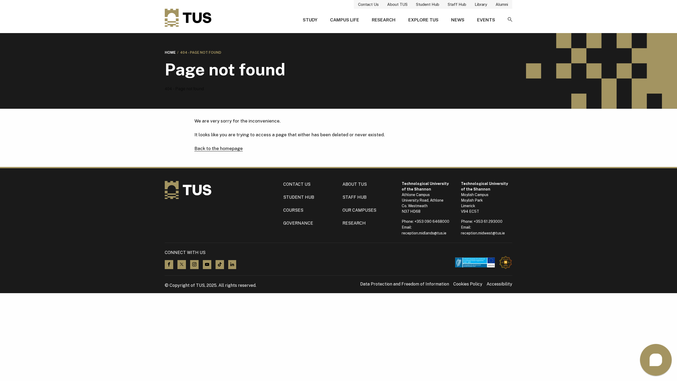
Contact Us (368, 4)
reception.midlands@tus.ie (424, 233)
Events (486, 19)
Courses (293, 210)
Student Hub (427, 4)
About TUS (397, 4)
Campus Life (344, 19)
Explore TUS (423, 19)
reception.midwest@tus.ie (483, 233)
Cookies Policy (467, 284)
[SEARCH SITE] (510, 19)
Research (384, 19)
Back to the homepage (218, 148)
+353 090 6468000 (431, 221)
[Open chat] (656, 360)
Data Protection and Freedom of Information (404, 284)
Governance (298, 223)
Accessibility (499, 284)
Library (481, 4)
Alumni (502, 4)
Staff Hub (457, 4)
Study (310, 19)
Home (170, 53)
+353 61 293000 (488, 221)
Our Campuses (359, 210)
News (457, 19)
